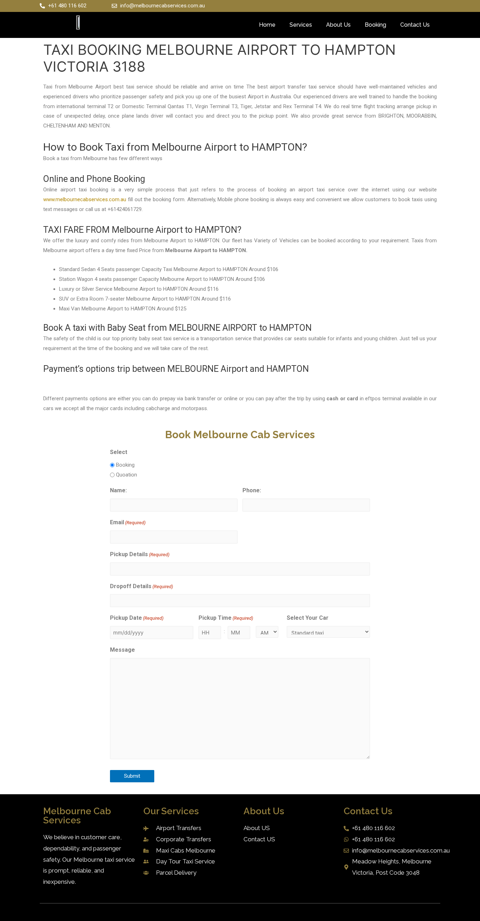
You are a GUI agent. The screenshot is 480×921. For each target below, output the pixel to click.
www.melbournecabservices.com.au (84, 199)
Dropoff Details (141, 586)
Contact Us (415, 24)
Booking (375, 24)
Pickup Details (139, 554)
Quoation (126, 475)
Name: (118, 490)
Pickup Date (136, 617)
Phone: (251, 490)
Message (122, 649)
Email (127, 522)
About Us (338, 24)
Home (267, 24)
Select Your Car (308, 617)
